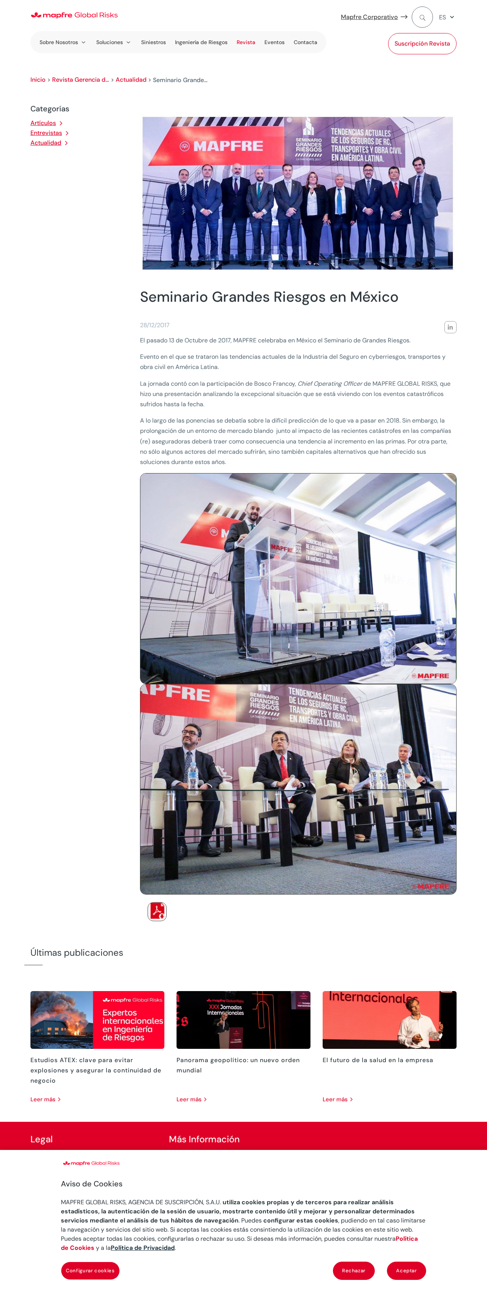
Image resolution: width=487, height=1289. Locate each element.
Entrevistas (46, 133)
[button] (448, 17)
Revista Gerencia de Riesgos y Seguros (80, 80)
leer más (43, 1099)
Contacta (305, 42)
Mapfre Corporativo (369, 17)
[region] (243, 1219)
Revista (246, 42)
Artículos (43, 123)
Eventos (274, 42)
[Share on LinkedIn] (450, 327)
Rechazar (354, 1270)
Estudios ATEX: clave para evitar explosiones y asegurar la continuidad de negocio (95, 1070)
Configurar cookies (90, 1270)
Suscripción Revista (422, 44)
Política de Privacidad (143, 1248)
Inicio (38, 80)
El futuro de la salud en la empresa (378, 1060)
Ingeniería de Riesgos (201, 42)
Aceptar (406, 1270)
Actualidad (131, 80)
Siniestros (153, 42)
